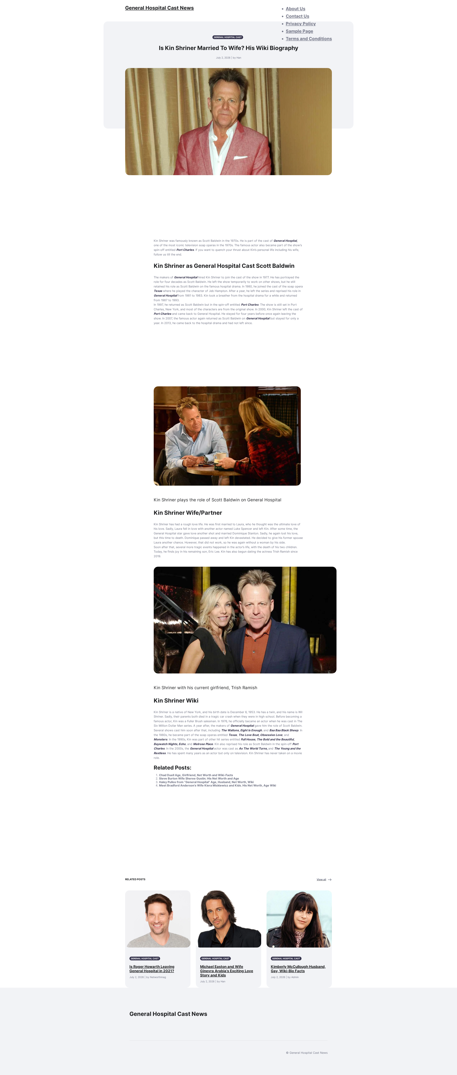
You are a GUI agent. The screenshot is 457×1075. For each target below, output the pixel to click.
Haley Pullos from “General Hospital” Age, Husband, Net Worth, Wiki (206, 782)
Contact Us (297, 16)
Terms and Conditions (309, 38)
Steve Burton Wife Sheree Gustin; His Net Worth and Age (199, 778)
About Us (295, 8)
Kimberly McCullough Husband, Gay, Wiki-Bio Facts (298, 968)
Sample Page (299, 31)
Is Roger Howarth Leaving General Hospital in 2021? (151, 968)
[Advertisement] (228, 212)
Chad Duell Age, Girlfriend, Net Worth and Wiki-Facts (196, 775)
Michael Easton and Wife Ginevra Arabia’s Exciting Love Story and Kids (226, 970)
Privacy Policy (301, 23)
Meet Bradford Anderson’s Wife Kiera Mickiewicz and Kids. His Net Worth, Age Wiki (217, 785)
